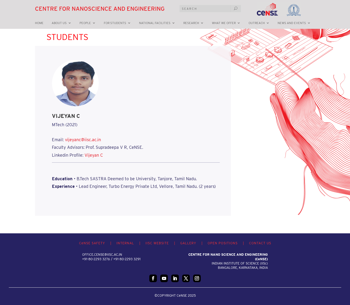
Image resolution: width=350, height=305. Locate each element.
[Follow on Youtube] (164, 278)
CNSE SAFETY (92, 243)
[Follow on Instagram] (197, 278)
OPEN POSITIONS (223, 243)
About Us (59, 23)
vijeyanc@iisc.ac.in (83, 139)
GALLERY (188, 243)
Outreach (257, 23)
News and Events (292, 23)
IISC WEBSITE (157, 243)
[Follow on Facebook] (153, 278)
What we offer (224, 23)
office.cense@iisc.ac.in (102, 254)
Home (39, 23)
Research (191, 23)
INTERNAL (125, 243)
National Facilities (154, 23)
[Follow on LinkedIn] (175, 278)
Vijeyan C (94, 155)
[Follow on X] (186, 278)
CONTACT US (260, 243)
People (85, 23)
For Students (115, 23)
